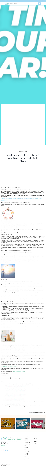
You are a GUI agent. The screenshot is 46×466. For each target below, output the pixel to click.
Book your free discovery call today (19, 371)
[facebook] (1, 450)
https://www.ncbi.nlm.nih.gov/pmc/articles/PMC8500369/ (16, 386)
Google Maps (3, 445)
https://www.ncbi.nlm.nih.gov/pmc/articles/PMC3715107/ (16, 390)
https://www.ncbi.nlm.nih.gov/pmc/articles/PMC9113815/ (16, 399)
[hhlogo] (11, 2)
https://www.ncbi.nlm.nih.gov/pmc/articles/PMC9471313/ (16, 403)
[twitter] (3, 450)
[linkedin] (7, 450)
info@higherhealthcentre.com (6, 447)
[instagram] (5, 450)
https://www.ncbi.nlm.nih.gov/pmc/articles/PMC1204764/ (16, 394)
